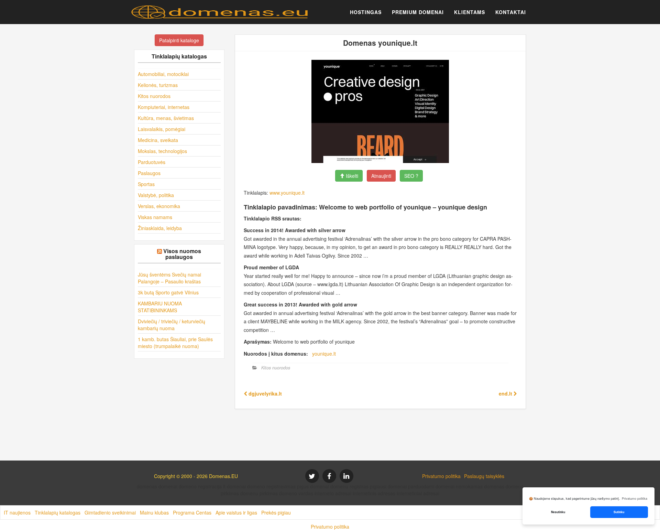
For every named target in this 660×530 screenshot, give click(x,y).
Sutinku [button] (619, 512)
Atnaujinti (381, 175)
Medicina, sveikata (158, 140)
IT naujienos (17, 512)
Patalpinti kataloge (179, 40)
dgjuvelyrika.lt (264, 393)
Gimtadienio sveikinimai (110, 512)
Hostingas (366, 12)
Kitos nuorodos (154, 96)
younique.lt (324, 353)
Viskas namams (155, 217)
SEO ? (411, 175)
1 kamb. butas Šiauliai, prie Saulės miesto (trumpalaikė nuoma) (175, 342)
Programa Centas (192, 512)
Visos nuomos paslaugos (182, 254)
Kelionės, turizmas (158, 85)
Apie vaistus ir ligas (236, 512)
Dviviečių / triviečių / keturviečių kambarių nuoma (171, 325)
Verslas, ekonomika (159, 206)
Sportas (146, 184)
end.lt (506, 393)
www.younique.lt (287, 192)
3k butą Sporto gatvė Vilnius (168, 292)
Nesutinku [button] (558, 512)
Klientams (469, 12)
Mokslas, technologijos (162, 151)
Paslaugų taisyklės (484, 476)
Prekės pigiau (276, 512)
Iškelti (351, 175)
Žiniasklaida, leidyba (160, 228)
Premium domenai (418, 12)
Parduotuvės (151, 162)
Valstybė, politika (156, 195)
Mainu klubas (154, 512)
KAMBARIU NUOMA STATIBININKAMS (160, 307)
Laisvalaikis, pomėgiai (161, 129)
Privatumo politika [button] (634, 498)
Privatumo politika (441, 476)
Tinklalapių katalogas (57, 512)
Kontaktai (510, 12)
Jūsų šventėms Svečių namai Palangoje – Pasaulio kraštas (169, 278)
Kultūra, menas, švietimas (166, 118)
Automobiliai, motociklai (163, 74)
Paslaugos (149, 173)
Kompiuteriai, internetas (163, 107)
